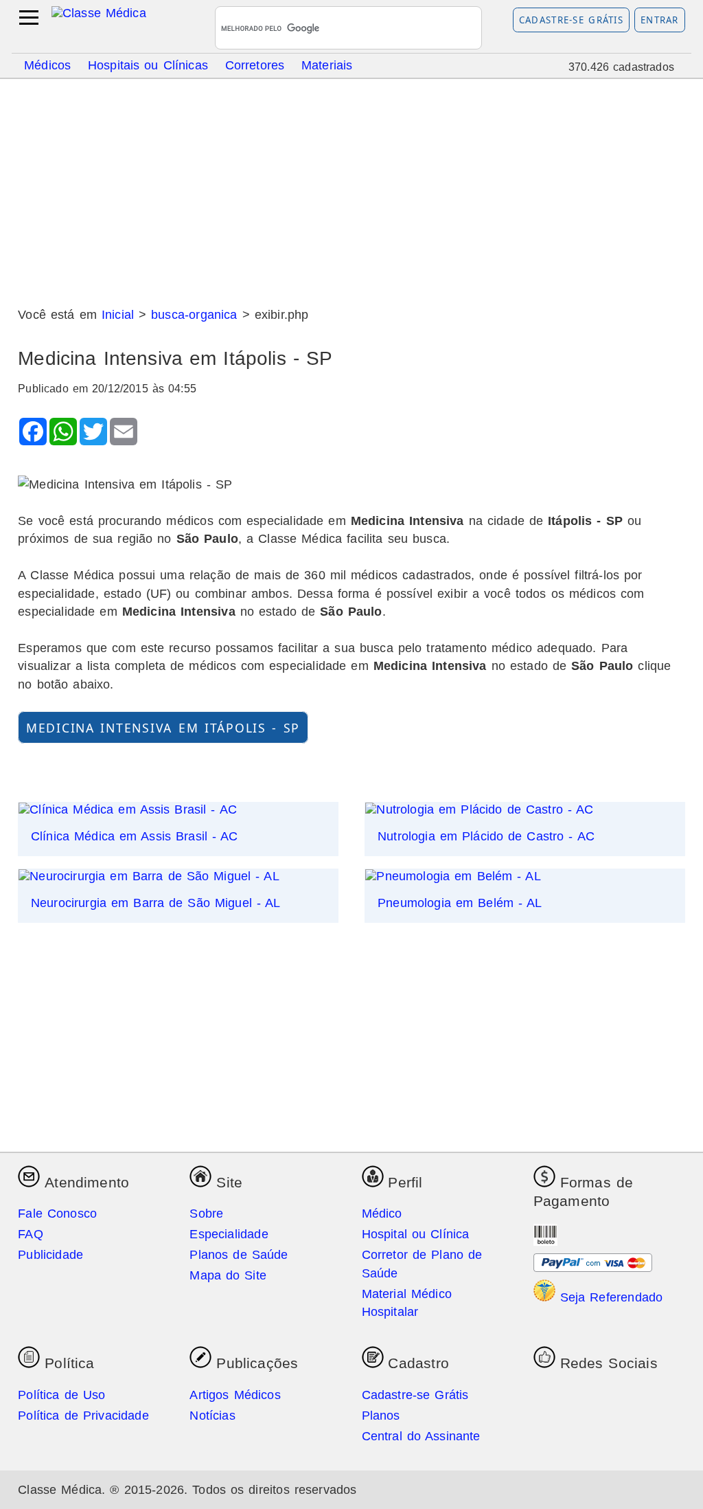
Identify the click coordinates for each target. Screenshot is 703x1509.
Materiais (327, 64)
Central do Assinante (421, 1436)
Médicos (47, 64)
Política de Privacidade (83, 1415)
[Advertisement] (351, 187)
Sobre (206, 1213)
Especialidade (228, 1234)
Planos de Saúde (238, 1255)
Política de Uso (61, 1395)
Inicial (118, 315)
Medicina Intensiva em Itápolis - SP (163, 727)
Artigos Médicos (234, 1395)
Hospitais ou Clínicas (148, 64)
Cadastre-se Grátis (571, 20)
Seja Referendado (609, 1297)
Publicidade (50, 1255)
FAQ (30, 1234)
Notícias (212, 1415)
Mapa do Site (227, 1275)
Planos (381, 1415)
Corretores (255, 64)
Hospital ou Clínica (416, 1234)
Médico (382, 1213)
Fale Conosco (57, 1213)
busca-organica (194, 315)
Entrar (660, 20)
